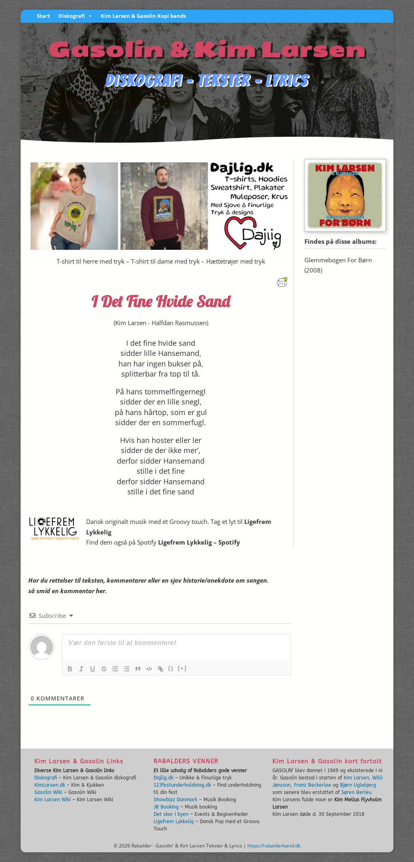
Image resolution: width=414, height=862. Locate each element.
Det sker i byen (171, 814)
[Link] (160, 669)
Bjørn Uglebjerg (358, 785)
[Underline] (92, 669)
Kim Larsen (130, 323)
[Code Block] (149, 669)
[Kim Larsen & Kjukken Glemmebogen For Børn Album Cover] (345, 229)
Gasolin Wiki (48, 792)
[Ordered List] (115, 669)
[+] (182, 668)
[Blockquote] (138, 669)
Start (43, 16)
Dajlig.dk (163, 778)
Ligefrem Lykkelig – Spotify (199, 542)
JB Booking (166, 807)
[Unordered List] (126, 669)
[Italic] (81, 669)
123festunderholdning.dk (182, 785)
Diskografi (71, 16)
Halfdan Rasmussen (179, 323)
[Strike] (104, 669)
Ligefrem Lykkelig (174, 821)
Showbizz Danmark (175, 799)
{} (171, 668)
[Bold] (70, 669)
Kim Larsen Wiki (52, 799)
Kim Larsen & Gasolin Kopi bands (143, 16)
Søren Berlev (356, 792)
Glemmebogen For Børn (338, 260)
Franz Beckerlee (312, 785)
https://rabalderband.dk (273, 845)
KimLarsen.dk (49, 785)
